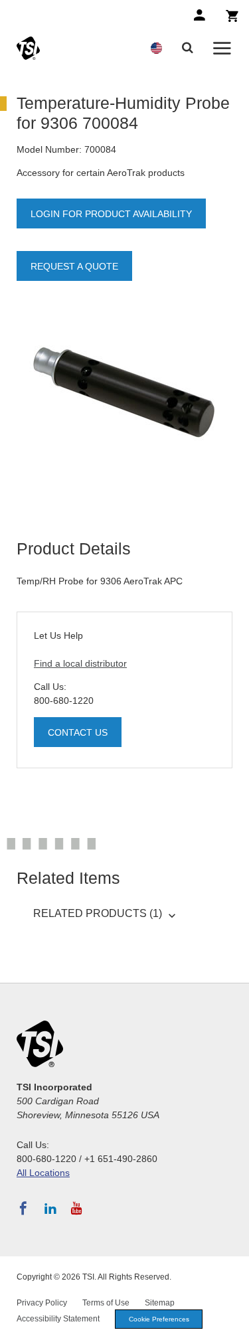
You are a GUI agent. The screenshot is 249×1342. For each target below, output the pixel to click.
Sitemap (160, 1302)
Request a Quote (74, 266)
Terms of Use (105, 1302)
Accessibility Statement (58, 1318)
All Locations (43, 1172)
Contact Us (78, 732)
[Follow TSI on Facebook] (23, 1208)
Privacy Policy (42, 1302)
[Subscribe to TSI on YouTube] (76, 1208)
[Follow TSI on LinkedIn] (50, 1208)
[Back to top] (232, 1325)
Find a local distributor (80, 663)
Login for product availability (111, 214)
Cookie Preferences (159, 1319)
